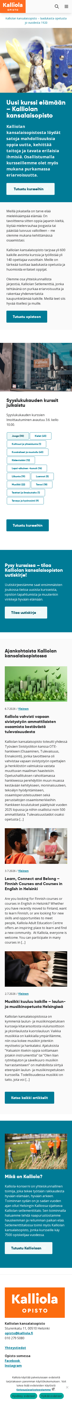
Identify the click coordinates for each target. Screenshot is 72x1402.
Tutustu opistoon (27, 316)
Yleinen (23, 709)
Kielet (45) (40, 435)
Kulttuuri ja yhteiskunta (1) (26, 443)
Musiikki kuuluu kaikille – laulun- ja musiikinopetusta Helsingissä (35, 1004)
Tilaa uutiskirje (29, 614)
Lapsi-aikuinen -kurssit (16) (27, 468)
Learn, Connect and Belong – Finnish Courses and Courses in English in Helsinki (33, 883)
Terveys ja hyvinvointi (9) (25, 500)
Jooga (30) (18, 435)
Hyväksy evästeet (23, 1396)
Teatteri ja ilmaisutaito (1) (26, 492)
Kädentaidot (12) (21, 460)
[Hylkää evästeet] (67, 1387)
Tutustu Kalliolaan (31, 1250)
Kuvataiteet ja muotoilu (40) (27, 452)
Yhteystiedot (15, 1348)
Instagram (13, 1365)
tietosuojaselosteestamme (33, 1389)
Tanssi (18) (41, 484)
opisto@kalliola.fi (19, 1333)
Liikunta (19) (18, 476)
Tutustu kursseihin (34, 190)
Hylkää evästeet (51, 1396)
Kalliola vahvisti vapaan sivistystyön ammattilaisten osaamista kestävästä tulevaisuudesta (30, 724)
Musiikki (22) (18, 484)
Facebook (13, 1360)
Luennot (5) (42, 476)
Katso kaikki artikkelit (29, 1097)
